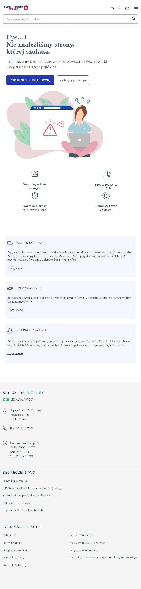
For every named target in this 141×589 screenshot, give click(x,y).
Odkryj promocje (73, 80)
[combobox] (70, 19)
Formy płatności (13, 542)
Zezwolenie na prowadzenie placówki (27, 495)
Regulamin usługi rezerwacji (88, 542)
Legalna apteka (22, 399)
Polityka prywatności (15, 550)
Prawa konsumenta (15, 480)
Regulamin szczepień (83, 550)
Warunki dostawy (13, 557)
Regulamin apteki (81, 535)
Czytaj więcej (15, 268)
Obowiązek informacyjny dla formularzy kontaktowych (104, 557)
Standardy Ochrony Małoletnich (23, 510)
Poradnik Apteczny (14, 565)
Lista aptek (10, 535)
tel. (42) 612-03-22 (22, 428)
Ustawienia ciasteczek (17, 503)
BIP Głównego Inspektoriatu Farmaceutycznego (33, 488)
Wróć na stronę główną (30, 80)
